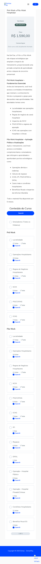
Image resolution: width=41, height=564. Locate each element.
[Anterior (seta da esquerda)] (4, 562)
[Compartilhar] (22, 558)
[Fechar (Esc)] (30, 558)
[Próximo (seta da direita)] (13, 562)
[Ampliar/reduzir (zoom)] (4, 558)
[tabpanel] (20, 128)
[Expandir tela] (13, 558)
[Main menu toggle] (28, 4)
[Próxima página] (28, 533)
